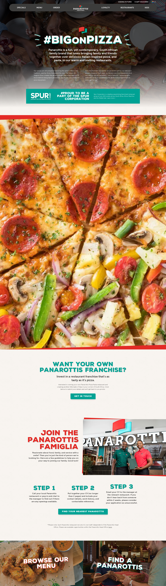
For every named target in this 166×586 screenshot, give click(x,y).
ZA (155, 2)
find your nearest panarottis (83, 512)
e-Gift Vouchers (141, 2)
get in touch (83, 396)
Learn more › (111, 98)
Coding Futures (125, 2)
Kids (147, 7)
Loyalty (105, 7)
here (110, 527)
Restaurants (127, 7)
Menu (39, 7)
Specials (21, 7)
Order (56, 7)
